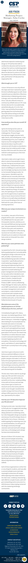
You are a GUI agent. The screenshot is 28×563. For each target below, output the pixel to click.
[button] (2, 2)
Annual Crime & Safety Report (14, 527)
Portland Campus (14, 517)
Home (11, 20)
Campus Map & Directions (14, 525)
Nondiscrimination (14, 532)
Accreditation (14, 530)
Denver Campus (14, 515)
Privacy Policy (14, 534)
